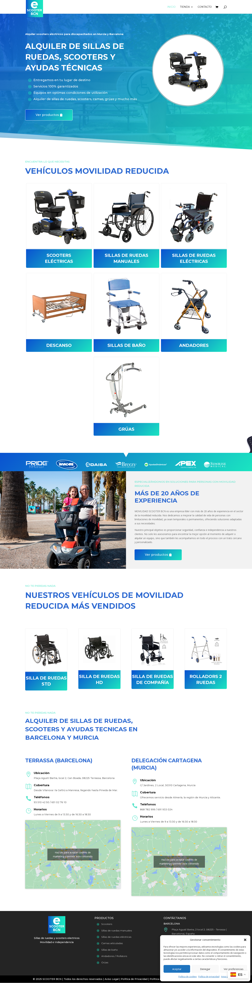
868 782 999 (147, 809)
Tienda (185, 7)
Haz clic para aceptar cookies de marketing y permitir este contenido (73, 854)
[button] (245, 940)
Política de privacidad (208, 976)
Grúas (104, 962)
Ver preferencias (233, 969)
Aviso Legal (226, 976)
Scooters (106, 924)
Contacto (205, 7)
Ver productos (47, 115)
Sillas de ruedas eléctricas (116, 936)
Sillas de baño (109, 949)
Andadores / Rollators (114, 956)
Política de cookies (187, 976)
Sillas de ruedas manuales (116, 930)
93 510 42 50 (41, 802)
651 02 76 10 (59, 802)
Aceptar (177, 969)
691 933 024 (165, 809)
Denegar (205, 969)
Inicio (171, 7)
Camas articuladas (112, 943)
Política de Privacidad (134, 979)
